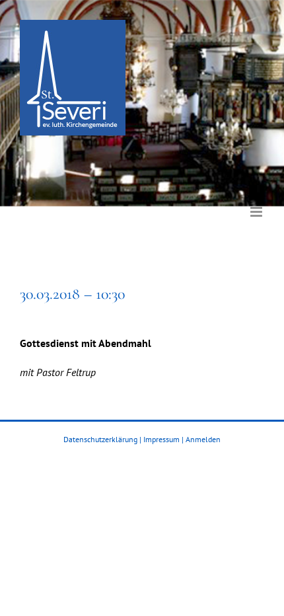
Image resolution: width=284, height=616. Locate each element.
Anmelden (203, 439)
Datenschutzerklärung (100, 439)
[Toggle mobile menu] (257, 202)
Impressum (161, 439)
